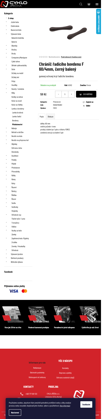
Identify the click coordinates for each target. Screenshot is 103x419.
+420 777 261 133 (31, 393)
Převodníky (16, 171)
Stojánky (15, 211)
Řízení (14, 199)
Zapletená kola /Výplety (20, 238)
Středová (15, 250)
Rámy (14, 179)
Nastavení (15, 412)
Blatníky (14, 45)
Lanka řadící (16, 116)
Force (89, 85)
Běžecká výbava (17, 262)
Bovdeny (15, 120)
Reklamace (37, 367)
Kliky (13, 92)
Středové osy (16, 214)
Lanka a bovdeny (18, 108)
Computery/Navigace (19, 57)
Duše (13, 69)
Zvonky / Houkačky (18, 246)
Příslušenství (17, 124)
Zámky (14, 234)
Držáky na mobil (17, 73)
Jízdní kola (15, 22)
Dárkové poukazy (17, 258)
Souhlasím (86, 404)
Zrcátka (14, 242)
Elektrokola (15, 26)
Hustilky (14, 85)
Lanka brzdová (17, 112)
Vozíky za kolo (17, 230)
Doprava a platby (65, 372)
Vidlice (14, 226)
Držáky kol (15, 77)
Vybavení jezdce (17, 254)
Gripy (13, 81)
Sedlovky (15, 207)
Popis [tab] (42, 116)
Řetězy (14, 191)
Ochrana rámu (17, 148)
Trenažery (15, 222)
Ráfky (14, 175)
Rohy (13, 183)
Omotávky (15, 151)
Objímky (14, 144)
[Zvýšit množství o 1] (71, 94)
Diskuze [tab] (50, 116)
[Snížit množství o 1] (58, 94)
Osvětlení (15, 155)
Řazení (14, 187)
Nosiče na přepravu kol (20, 140)
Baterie (14, 41)
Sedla (14, 203)
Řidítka (14, 195)
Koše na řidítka (17, 104)
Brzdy (14, 53)
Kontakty (65, 368)
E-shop (11, 18)
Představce (16, 167)
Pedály (14, 159)
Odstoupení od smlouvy (37, 377)
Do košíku (88, 94)
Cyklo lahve (16, 61)
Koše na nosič (17, 100)
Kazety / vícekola (18, 89)
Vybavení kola (16, 34)
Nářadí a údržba (17, 132)
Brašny (14, 49)
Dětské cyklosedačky (19, 65)
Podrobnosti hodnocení (71, 57)
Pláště (14, 163)
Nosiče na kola (17, 136)
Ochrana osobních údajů (65, 377)
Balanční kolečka (18, 38)
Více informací (65, 405)
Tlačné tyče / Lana (18, 218)
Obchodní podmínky (37, 372)
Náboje (14, 128)
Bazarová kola (16, 30)
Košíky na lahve (17, 97)
